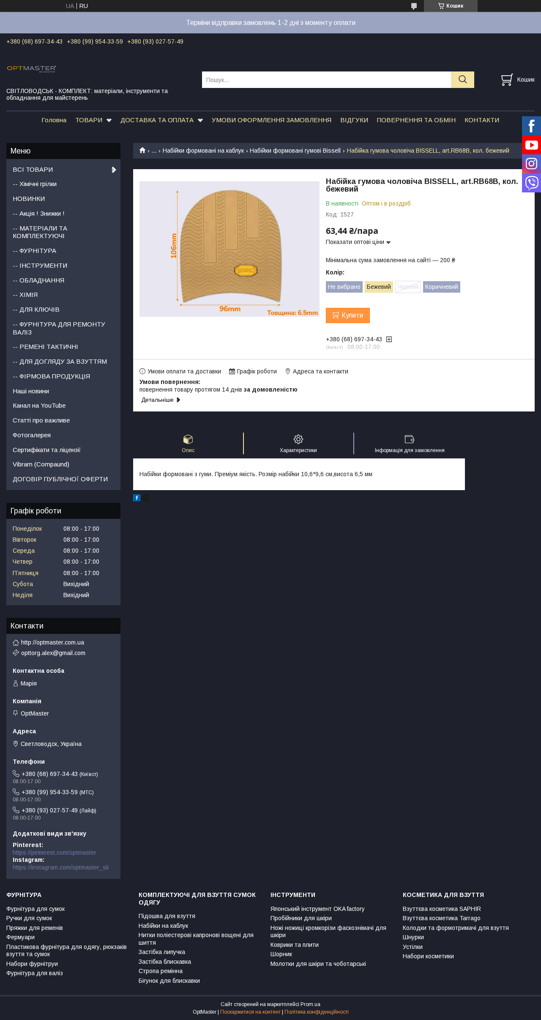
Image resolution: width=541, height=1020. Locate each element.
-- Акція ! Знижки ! (39, 213)
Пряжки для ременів (34, 927)
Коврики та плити (294, 944)
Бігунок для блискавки (169, 980)
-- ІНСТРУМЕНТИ (40, 265)
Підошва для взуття (167, 916)
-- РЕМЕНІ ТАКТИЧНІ (45, 346)
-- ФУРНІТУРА (34, 250)
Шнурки (413, 937)
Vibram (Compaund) (41, 464)
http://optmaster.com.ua (52, 642)
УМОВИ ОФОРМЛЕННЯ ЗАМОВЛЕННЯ (271, 119)
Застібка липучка (162, 952)
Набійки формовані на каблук (203, 150)
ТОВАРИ (88, 119)
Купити (352, 315)
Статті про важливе (41, 420)
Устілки (413, 946)
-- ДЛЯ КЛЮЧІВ (36, 309)
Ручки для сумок (29, 918)
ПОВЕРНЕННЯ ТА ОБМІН (416, 119)
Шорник (281, 954)
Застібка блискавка (165, 961)
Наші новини (31, 391)
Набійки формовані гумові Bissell (295, 150)
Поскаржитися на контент (250, 1012)
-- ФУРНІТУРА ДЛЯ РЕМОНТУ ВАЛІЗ (59, 328)
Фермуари (20, 937)
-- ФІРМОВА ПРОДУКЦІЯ (51, 376)
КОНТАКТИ (481, 119)
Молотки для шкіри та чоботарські (318, 963)
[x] (145, 499)
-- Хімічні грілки (35, 183)
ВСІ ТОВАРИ (33, 169)
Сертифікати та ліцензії (47, 449)
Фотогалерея (32, 435)
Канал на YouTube (39, 405)
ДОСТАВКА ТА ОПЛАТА (157, 119)
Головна (53, 119)
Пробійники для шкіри (301, 918)
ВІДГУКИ (354, 119)
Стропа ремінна (161, 971)
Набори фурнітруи (32, 963)
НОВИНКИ (29, 198)
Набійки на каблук (163, 925)
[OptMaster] (98, 68)
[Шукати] (462, 79)
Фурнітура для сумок (35, 908)
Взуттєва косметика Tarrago (442, 918)
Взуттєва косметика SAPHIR (442, 908)
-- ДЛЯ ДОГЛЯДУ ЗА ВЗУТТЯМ (60, 361)
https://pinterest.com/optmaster (54, 852)
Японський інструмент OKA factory (317, 908)
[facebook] (136, 499)
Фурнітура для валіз (34, 973)
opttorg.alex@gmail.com (53, 653)
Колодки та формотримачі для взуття (456, 927)
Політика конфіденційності (316, 1012)
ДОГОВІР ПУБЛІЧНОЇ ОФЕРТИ (60, 479)
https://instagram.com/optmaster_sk (61, 867)
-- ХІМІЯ (25, 294)
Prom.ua (310, 1004)
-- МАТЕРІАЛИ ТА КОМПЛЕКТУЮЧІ (40, 232)
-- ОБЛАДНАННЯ (38, 280)
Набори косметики (428, 956)
